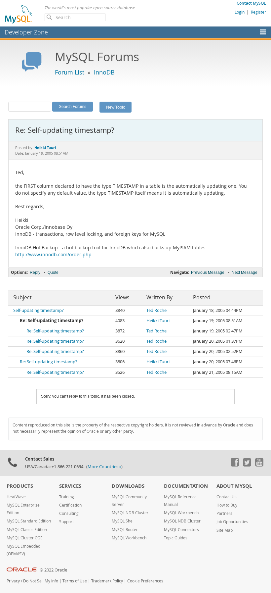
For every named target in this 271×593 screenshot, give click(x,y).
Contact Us (226, 496)
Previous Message (207, 272)
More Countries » (104, 466)
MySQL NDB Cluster (130, 512)
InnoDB (104, 72)
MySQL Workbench (129, 537)
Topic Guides (175, 537)
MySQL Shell (123, 521)
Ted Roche (156, 310)
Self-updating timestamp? (38, 310)
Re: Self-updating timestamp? (55, 331)
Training (66, 496)
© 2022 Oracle (53, 570)
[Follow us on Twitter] (247, 465)
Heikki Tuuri (158, 320)
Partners (224, 513)
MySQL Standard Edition (29, 521)
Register (258, 12)
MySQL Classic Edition (27, 529)
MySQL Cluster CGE (25, 537)
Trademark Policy (107, 580)
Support (66, 521)
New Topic (115, 107)
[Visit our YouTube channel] (259, 465)
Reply (35, 272)
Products (20, 485)
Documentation (186, 485)
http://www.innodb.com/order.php (53, 255)
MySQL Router (125, 529)
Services (70, 485)
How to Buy (226, 505)
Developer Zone (26, 32)
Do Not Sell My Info (40, 580)
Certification (70, 505)
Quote (53, 272)
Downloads (128, 485)
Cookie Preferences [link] (145, 580)
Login (240, 12)
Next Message (244, 272)
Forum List (69, 72)
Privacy (13, 580)
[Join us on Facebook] (234, 465)
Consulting (69, 513)
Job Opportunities (232, 521)
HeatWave (16, 496)
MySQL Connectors (181, 529)
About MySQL (234, 485)
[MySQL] (19, 14)
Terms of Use (74, 580)
